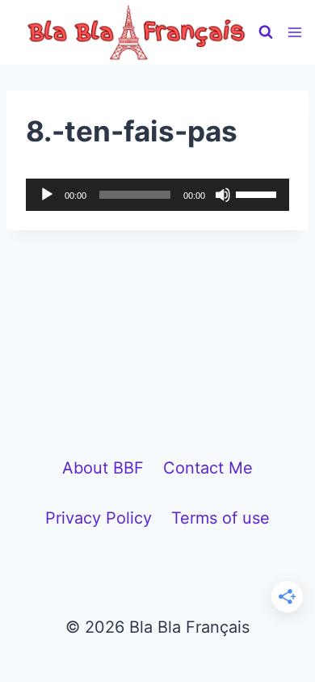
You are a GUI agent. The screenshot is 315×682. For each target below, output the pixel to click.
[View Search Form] (265, 32)
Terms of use (220, 518)
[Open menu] (295, 31)
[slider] (258, 193)
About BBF (103, 468)
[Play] (47, 195)
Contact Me (208, 468)
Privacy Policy (98, 518)
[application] (157, 195)
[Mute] (223, 195)
